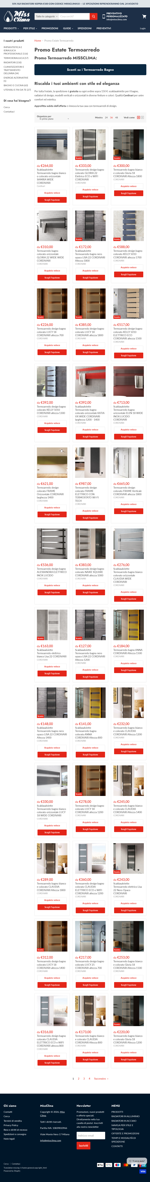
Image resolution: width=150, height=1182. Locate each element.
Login (143, 28)
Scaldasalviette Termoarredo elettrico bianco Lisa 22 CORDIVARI (52, 653)
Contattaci (9, 111)
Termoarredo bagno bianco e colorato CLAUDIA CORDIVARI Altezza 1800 (51, 887)
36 (111, 117)
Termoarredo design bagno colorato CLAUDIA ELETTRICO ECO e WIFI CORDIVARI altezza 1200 (89, 888)
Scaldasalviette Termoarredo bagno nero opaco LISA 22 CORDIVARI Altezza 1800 (90, 255)
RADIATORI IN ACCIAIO (123, 1120)
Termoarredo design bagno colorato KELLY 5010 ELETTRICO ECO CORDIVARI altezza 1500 (127, 333)
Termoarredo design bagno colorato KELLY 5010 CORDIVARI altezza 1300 (51, 410)
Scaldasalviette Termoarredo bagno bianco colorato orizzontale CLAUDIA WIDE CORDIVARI (128, 575)
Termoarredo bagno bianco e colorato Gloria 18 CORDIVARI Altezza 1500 (128, 964)
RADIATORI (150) (12, 62)
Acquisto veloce (52, 192)
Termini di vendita (13, 1120)
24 (106, 117)
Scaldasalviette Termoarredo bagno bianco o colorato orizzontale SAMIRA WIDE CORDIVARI (51, 176)
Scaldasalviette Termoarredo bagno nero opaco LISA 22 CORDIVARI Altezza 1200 (90, 654)
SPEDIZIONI (85, 28)
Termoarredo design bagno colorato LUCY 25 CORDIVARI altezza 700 (89, 964)
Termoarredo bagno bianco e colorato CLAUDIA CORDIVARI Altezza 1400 (128, 809)
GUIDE (67, 28)
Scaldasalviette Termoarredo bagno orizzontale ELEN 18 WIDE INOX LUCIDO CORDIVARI (128, 413)
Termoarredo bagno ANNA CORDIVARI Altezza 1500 (127, 651)
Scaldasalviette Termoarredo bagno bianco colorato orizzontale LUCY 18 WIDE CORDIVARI (51, 810)
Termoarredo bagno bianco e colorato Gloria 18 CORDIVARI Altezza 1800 (128, 173)
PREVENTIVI (104, 28)
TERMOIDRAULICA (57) (16, 58)
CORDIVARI (80, 183)
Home (37, 40)
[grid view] (138, 117)
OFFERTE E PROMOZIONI (125, 1133)
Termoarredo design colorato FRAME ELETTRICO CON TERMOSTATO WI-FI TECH (87, 494)
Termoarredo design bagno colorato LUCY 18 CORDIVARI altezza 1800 (89, 332)
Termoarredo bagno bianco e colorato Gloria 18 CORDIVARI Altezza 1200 (128, 1039)
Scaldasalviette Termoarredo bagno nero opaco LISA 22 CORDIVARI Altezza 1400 (52, 732)
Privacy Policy (11, 1125)
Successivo (100, 1078)
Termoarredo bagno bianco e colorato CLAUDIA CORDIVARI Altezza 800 (89, 1039)
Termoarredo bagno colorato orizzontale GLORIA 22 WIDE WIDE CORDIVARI (50, 255)
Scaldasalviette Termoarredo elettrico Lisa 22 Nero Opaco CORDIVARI (127, 888)
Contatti (8, 1111)
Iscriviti (83, 1145)
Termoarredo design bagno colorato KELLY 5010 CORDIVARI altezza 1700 (127, 254)
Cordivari (41, 186)
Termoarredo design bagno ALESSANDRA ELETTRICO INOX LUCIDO (52, 572)
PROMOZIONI (50, 28)
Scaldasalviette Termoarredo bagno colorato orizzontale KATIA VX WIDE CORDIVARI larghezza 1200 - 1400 (89, 413)
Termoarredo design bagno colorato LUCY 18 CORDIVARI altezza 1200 (89, 809)
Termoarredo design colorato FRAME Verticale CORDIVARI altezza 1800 (127, 491)
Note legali (9, 1138)
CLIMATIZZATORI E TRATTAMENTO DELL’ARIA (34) (14, 70)
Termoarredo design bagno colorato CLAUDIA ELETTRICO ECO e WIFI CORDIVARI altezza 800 (51, 1040)
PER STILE (29, 28)
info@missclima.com (50, 1140)
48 (116, 117)
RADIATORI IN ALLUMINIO (125, 1116)
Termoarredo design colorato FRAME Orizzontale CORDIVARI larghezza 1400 (50, 492)
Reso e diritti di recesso (15, 1129)
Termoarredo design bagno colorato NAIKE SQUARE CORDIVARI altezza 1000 (89, 572)
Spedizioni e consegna (15, 1134)
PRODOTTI (10, 28)
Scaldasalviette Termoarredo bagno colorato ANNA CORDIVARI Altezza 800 (88, 732)
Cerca (7, 107)
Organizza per (44, 116)
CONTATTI (117, 1146)
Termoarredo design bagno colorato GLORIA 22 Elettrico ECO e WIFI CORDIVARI (89, 174)
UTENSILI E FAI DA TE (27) (17, 89)
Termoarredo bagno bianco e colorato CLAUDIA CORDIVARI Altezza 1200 (128, 731)
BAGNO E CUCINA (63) (16, 85)
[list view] (142, 117)
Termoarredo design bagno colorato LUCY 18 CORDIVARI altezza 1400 (51, 964)
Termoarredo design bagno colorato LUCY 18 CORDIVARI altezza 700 (51, 332)
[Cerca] (93, 16)
